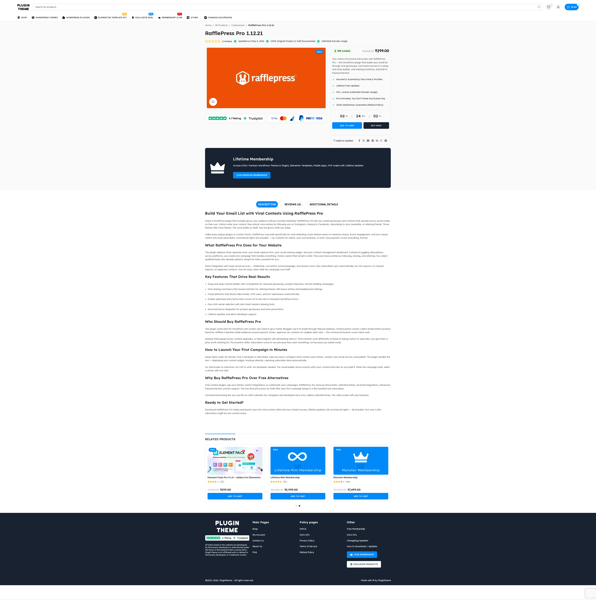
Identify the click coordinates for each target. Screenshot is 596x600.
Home (208, 25)
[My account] (558, 7)
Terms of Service (308, 546)
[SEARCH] (539, 7)
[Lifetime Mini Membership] (297, 461)
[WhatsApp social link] (381, 140)
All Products (221, 25)
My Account (258, 534)
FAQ (254, 552)
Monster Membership (345, 477)
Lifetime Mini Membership (285, 477)
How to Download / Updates (362, 546)
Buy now (376, 125)
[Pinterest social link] (372, 140)
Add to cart (347, 125)
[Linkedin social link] (377, 140)
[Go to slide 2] (299, 506)
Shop (255, 529)
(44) (348, 482)
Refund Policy (307, 552)
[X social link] (363, 140)
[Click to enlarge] (213, 102)
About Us (257, 546)
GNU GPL (305, 534)
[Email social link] (368, 140)
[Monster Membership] (360, 461)
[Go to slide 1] (296, 506)
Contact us (258, 540)
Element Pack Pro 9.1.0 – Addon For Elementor (234, 477)
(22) (222, 482)
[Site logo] (23, 6)
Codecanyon (238, 25)
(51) (285, 482)
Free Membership (356, 529)
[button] (235, 496)
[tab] (267, 204)
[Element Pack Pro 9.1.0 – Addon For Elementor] (235, 461)
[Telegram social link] (385, 140)
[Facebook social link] (359, 140)
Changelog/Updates (357, 540)
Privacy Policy (307, 540)
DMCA (303, 529)
